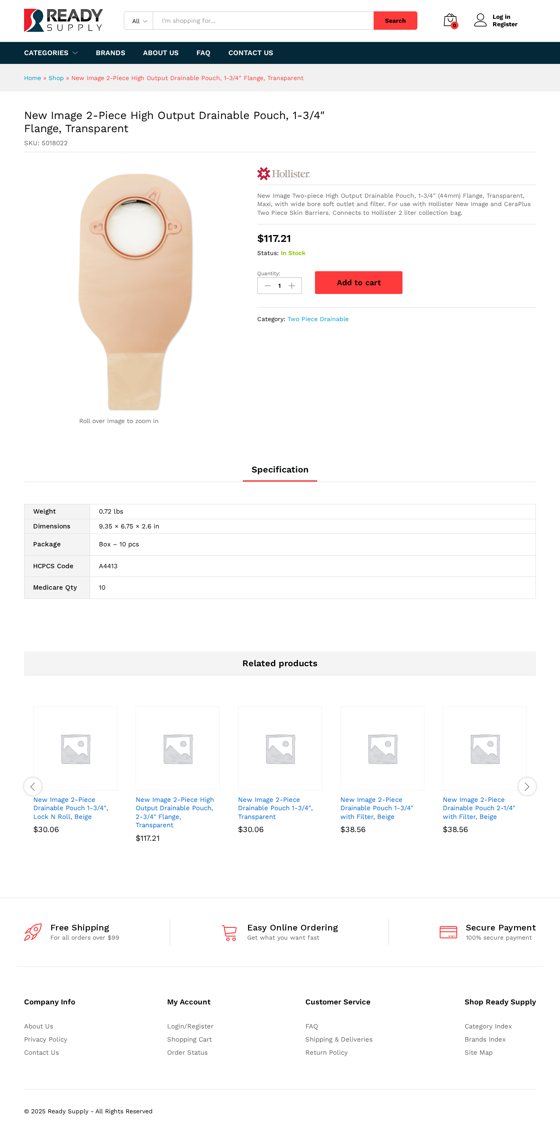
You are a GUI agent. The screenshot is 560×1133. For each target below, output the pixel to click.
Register (505, 24)
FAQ (203, 52)
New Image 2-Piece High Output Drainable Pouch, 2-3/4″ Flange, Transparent (175, 812)
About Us (160, 52)
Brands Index (485, 1039)
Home (32, 77)
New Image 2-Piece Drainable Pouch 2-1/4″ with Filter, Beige (479, 808)
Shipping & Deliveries (339, 1039)
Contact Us (250, 52)
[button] (65, 785)
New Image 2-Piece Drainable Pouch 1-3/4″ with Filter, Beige (376, 808)
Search (395, 20)
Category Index (488, 1026)
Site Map (479, 1052)
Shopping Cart (189, 1039)
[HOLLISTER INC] (283, 173)
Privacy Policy (45, 1039)
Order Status (187, 1052)
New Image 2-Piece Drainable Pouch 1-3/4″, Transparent (275, 808)
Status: (268, 252)
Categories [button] (46, 52)
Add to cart (359, 282)
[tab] (280, 473)
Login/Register (190, 1026)
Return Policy (326, 1052)
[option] (75, 782)
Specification (280, 469)
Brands (110, 52)
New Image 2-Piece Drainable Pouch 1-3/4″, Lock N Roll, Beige (70, 808)
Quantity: (268, 273)
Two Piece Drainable (318, 318)
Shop (56, 77)
